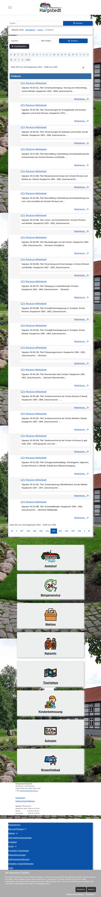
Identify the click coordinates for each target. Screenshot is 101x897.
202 (53, 531)
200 (41, 531)
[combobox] (35, 23)
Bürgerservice (14, 825)
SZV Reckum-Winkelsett (33, 83)
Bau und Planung (16, 829)
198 (28, 531)
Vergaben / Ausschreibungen (21, 864)
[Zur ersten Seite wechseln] (12, 531)
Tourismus (50, 682)
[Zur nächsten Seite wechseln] (85, 531)
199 (34, 531)
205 (73, 531)
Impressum (20, 798)
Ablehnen (91, 889)
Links (10, 868)
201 (47, 531)
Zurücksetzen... (21, 46)
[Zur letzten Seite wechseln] (89, 531)
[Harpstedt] (50, 7)
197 (21, 531)
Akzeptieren (81, 889)
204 (66, 531)
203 (60, 531)
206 (79, 531)
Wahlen (11, 833)
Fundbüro (12, 842)
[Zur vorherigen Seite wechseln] (16, 531)
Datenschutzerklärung (25, 801)
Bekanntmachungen (17, 855)
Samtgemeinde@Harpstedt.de (29, 790)
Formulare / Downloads (18, 851)
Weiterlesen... (80, 99)
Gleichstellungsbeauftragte (20, 838)
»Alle (27, 60)
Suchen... (74, 41)
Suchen (79, 23)
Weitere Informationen (75, 894)
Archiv (11, 846)
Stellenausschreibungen (19, 859)
